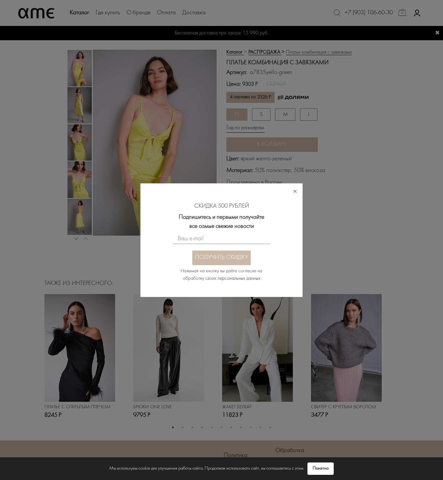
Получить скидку (221, 257)
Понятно (321, 468)
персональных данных (239, 278)
